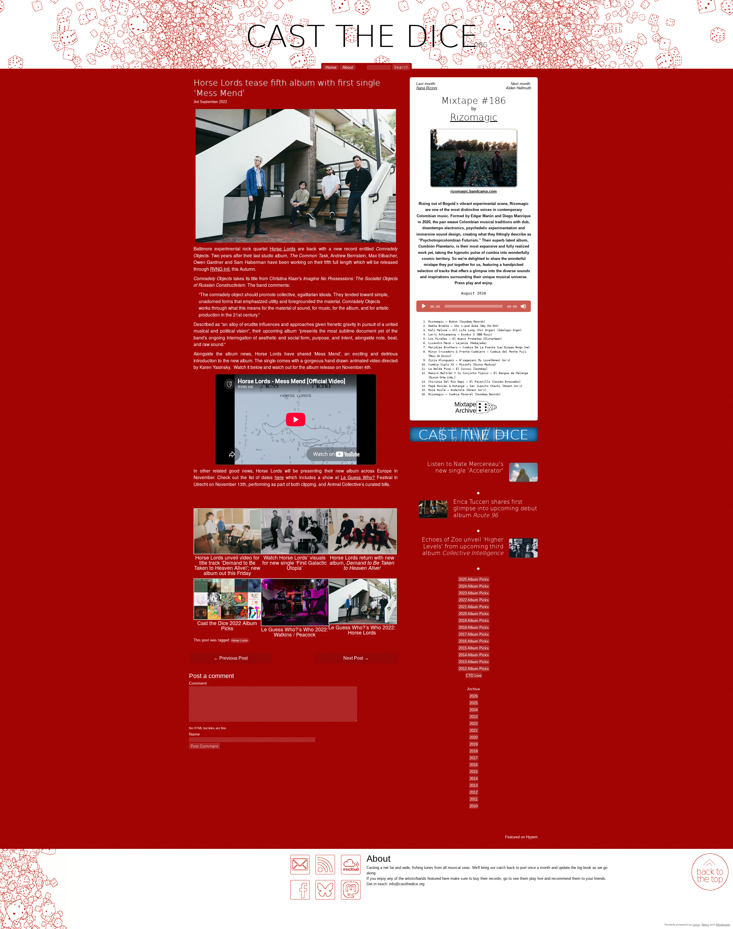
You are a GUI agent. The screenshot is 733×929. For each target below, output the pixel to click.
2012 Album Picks (474, 668)
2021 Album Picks (474, 606)
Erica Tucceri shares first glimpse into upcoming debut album (495, 508)
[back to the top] (709, 871)
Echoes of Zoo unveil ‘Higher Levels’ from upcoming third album (462, 546)
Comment (199, 683)
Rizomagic (473, 116)
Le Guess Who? (358, 477)
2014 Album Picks (474, 655)
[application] (473, 306)
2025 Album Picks (474, 579)
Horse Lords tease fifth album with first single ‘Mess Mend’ (287, 87)
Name (194, 734)
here (279, 477)
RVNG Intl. (220, 269)
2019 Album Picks (474, 620)
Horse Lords (282, 248)
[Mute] (523, 306)
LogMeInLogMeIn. (18, 852)
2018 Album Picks (474, 627)
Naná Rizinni (426, 88)
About (347, 67)
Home (331, 67)
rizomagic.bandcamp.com (473, 191)
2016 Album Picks (474, 641)
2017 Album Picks (474, 634)
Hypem (532, 837)
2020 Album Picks (474, 613)
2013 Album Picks (474, 661)
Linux (696, 924)
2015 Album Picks (474, 648)
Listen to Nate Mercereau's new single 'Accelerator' (465, 467)
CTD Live (473, 675)
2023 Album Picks (474, 593)
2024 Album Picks (474, 586)
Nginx (705, 924)
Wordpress (723, 924)
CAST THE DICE (366, 34)
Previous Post (231, 658)
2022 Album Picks (474, 600)
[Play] (424, 306)
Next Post (356, 658)
